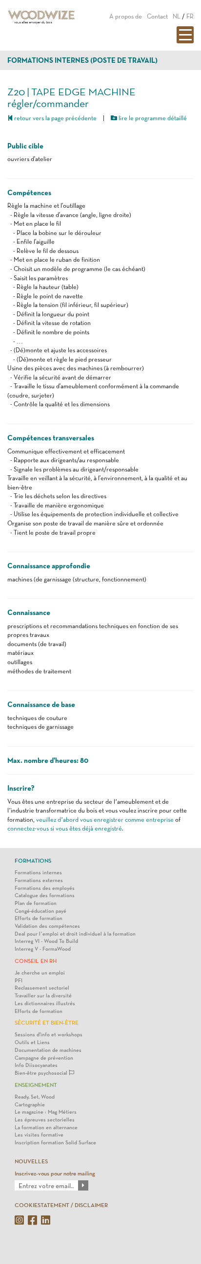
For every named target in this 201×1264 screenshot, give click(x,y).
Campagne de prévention (44, 1058)
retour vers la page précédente (55, 118)
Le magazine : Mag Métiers (46, 1112)
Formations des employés (45, 888)
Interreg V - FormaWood (43, 949)
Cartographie (30, 1104)
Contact (157, 16)
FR (190, 16)
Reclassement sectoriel (42, 988)
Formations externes (39, 880)
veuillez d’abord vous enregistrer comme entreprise (105, 819)
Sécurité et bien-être (47, 1022)
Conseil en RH (36, 960)
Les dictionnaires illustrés (45, 1003)
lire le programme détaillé (152, 118)
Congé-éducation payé (40, 911)
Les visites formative (39, 1135)
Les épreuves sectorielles (45, 1120)
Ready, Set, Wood (35, 1097)
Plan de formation (36, 903)
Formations (33, 860)
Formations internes (38, 872)
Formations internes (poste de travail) (82, 60)
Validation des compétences (47, 926)
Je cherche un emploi (40, 973)
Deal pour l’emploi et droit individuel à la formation (75, 934)
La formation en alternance (46, 1127)
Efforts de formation (38, 918)
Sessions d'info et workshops (48, 1034)
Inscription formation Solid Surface (55, 1142)
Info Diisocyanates (36, 1065)
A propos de (125, 16)
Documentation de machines (48, 1050)
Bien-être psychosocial (42, 1073)
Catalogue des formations (45, 895)
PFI (18, 980)
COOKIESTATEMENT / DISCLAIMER (61, 1205)
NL (177, 16)
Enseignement (36, 1085)
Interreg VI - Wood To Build (46, 941)
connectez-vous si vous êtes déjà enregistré (64, 828)
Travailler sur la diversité (43, 996)
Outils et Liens (32, 1042)
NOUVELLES (31, 1161)
